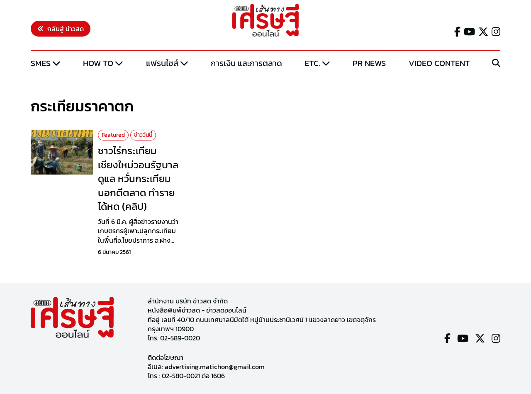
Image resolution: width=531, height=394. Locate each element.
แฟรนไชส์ (162, 63)
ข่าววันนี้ (143, 135)
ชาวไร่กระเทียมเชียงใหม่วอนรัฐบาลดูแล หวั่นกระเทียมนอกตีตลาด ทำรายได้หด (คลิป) (138, 178)
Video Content (439, 63)
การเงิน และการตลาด (246, 63)
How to (98, 63)
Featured (113, 135)
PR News (369, 63)
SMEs (41, 63)
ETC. (312, 63)
